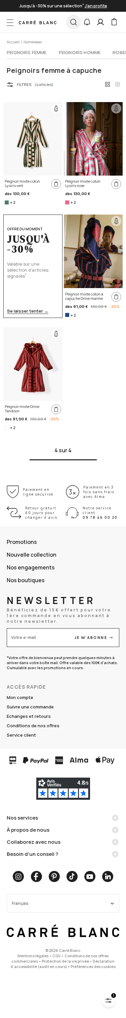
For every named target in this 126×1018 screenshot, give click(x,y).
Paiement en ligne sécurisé (38, 492)
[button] (87, 22)
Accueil (13, 41)
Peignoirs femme (27, 52)
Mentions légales (33, 955)
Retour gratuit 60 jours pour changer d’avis (41, 513)
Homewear (33, 41)
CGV (56, 955)
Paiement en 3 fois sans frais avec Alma (99, 492)
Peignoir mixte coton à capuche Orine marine (84, 296)
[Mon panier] (114, 22)
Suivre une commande (30, 707)
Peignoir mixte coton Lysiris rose (82, 183)
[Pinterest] (54, 876)
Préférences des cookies (93, 966)
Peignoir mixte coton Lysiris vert (22, 183)
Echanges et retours (29, 716)
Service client (21, 735)
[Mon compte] (100, 22)
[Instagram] (18, 876)
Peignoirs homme (80, 52)
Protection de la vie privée (65, 961)
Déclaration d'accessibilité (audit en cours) (62, 964)
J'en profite (96, 6)
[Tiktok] (72, 876)
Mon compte (20, 697)
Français (20, 903)
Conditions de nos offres (33, 726)
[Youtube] (89, 876)
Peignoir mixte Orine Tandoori (22, 408)
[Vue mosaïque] (117, 84)
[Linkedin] (107, 876)
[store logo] (37, 22)
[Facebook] (36, 876)
